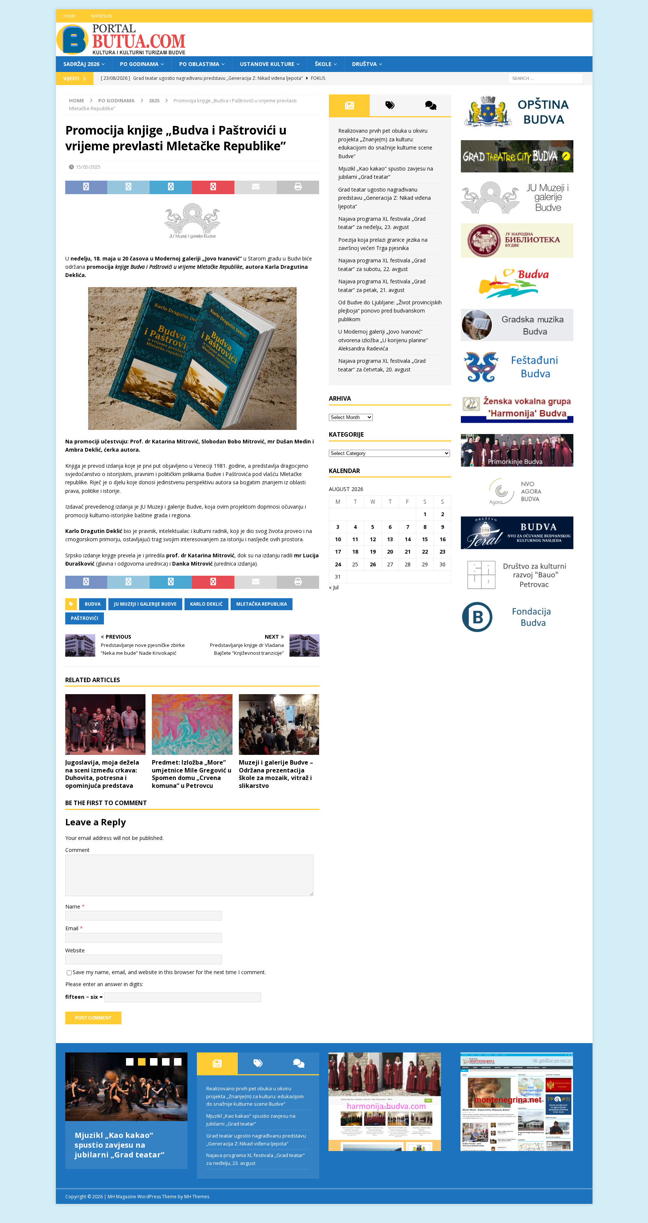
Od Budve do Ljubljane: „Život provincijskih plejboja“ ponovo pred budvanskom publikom (390, 311)
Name (73, 906)
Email (72, 928)
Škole (323, 63)
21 (408, 551)
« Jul (334, 587)
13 (390, 539)
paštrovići (84, 618)
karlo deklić (206, 604)
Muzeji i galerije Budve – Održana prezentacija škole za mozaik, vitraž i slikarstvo (276, 774)
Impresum (101, 16)
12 (373, 539)
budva (92, 604)
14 (408, 539)
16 (443, 539)
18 (355, 551)
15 (425, 539)
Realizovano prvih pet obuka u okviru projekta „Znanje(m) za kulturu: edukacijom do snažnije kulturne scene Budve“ (255, 1096)
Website (75, 950)
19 (373, 551)
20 (390, 551)
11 (355, 539)
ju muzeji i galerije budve (145, 604)
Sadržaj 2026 (81, 63)
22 (425, 551)
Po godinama (139, 63)
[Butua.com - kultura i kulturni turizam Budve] (121, 51)
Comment (77, 849)
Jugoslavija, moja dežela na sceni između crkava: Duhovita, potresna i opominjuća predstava (102, 774)
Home (69, 16)
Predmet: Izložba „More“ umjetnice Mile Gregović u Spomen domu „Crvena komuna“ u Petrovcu (191, 774)
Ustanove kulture (267, 63)
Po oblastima (199, 63)
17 (338, 551)
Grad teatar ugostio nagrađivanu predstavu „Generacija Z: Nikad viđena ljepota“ (384, 198)
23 (443, 551)
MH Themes (196, 1196)
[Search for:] (545, 78)
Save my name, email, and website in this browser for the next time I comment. (169, 972)
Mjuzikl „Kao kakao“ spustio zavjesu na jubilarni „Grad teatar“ (119, 1145)
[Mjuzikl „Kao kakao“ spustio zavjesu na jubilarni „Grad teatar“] (126, 1086)
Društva (364, 63)
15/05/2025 (88, 166)
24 (338, 564)
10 (338, 539)
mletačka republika (261, 604)
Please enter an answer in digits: (104, 984)
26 (373, 564)
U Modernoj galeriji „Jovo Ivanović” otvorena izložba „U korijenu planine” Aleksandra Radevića (383, 340)
